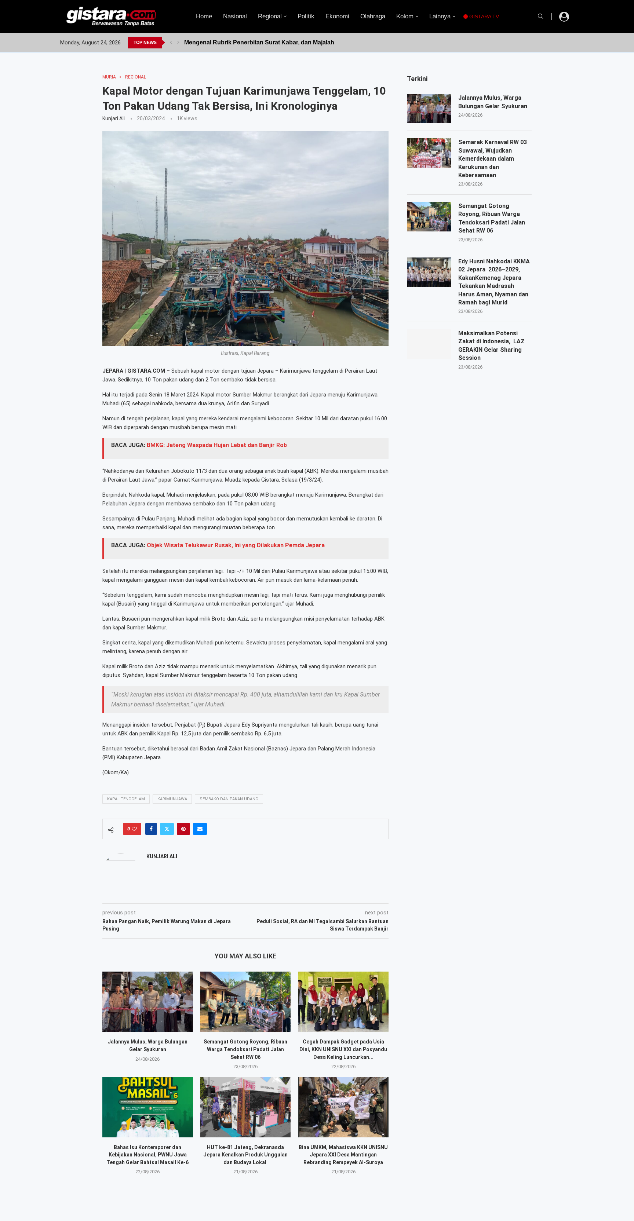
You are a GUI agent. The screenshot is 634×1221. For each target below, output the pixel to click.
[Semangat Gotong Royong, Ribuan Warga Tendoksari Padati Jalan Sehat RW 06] (245, 1002)
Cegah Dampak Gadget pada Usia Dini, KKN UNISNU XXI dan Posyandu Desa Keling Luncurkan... (343, 1049)
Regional (270, 16)
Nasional (235, 16)
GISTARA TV (483, 16)
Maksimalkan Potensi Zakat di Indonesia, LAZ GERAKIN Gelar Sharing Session (491, 345)
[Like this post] (134, 829)
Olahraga (372, 16)
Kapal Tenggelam (126, 799)
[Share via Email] (200, 829)
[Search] (540, 16)
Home (204, 16)
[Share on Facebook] (151, 829)
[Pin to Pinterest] (183, 829)
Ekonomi (337, 16)
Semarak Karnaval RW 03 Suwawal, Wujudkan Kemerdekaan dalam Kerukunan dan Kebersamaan (492, 159)
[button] (171, 42)
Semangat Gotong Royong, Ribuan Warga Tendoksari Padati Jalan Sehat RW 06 (245, 1049)
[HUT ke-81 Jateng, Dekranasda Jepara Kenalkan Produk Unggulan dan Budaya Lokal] (245, 1107)
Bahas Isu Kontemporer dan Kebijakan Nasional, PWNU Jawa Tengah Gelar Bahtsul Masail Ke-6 (147, 1154)
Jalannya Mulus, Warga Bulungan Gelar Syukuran (492, 101)
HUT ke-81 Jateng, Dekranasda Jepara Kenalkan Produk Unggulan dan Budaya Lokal (245, 1154)
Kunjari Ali (113, 118)
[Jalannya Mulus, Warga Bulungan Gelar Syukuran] (147, 1002)
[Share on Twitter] (167, 829)
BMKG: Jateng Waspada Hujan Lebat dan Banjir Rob (217, 445)
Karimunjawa (172, 799)
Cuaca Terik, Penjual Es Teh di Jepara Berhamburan (256, 42)
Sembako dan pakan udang (229, 799)
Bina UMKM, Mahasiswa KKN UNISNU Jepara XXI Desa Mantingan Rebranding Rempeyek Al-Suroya (343, 1154)
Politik (306, 16)
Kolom (404, 16)
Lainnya (440, 16)
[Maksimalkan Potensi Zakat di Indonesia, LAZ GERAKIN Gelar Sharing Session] (429, 344)
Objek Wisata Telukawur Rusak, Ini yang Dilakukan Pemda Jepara (236, 545)
